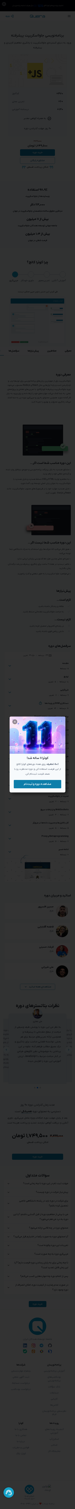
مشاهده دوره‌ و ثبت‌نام (37, 784)
